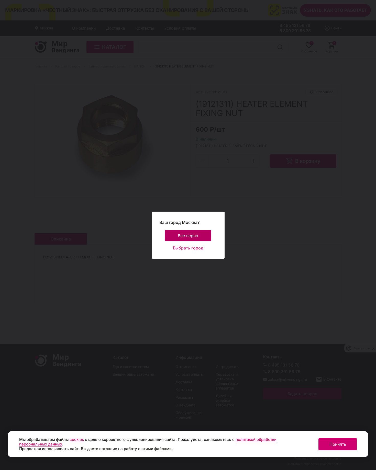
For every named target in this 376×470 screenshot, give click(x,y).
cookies (77, 439)
